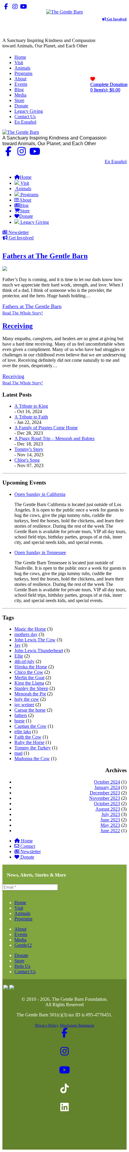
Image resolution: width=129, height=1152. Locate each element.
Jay (17, 645)
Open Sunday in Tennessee (40, 552)
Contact (27, 846)
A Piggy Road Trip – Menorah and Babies (54, 438)
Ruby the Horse (29, 742)
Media (20, 939)
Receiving (17, 326)
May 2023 (110, 825)
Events (20, 934)
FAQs (121, 167)
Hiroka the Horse (30, 666)
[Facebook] (6, 6)
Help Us (22, 966)
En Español (116, 161)
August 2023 (107, 809)
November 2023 (104, 798)
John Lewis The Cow (35, 639)
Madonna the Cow (32, 758)
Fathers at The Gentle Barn (45, 256)
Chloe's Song (27, 460)
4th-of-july (24, 661)
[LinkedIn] (41, 6)
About (20, 929)
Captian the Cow (30, 726)
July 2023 (110, 814)
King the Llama (29, 683)
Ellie (18, 655)
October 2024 (107, 781)
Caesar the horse (30, 709)
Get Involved (116, 19)
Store (19, 960)
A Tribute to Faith (31, 416)
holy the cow (26, 699)
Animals (22, 913)
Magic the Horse (30, 629)
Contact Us (89, 161)
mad (18, 753)
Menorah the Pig (30, 693)
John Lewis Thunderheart (38, 650)
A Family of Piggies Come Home (46, 427)
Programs (23, 918)
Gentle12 (23, 945)
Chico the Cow (28, 672)
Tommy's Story (28, 449)
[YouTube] (23, 6)
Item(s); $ (109, 87)
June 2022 (110, 830)
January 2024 (107, 787)
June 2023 (110, 819)
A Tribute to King (31, 406)
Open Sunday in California (39, 494)
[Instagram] (15, 6)
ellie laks (22, 731)
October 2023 (107, 803)
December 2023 (105, 792)
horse (19, 720)
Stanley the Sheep (31, 688)
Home (27, 840)
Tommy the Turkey (32, 747)
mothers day (26, 634)
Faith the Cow (27, 737)
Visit (18, 907)
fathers (20, 715)
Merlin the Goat (29, 677)
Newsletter (18, 232)
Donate (27, 857)
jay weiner (24, 704)
